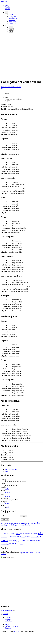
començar (29, 533)
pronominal (10, 525)
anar (18, 533)
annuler (7, 492)
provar (3, 537)
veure (13, 537)
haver (4, 540)
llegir (7, 544)
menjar (3, 544)
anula (8, 507)
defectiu (27, 525)
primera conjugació (11, 469)
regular (7, 471)
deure (23, 537)
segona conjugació (20, 523)
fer (40, 536)
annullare (8, 496)
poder (40, 533)
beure (14, 540)
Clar (11, 27)
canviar (36, 537)
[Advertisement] (22, 56)
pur (39, 523)
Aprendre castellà (6, 610)
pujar (18, 540)
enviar (10, 540)
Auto (11, 31)
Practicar (8, 7)
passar (33, 540)
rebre (2, 533)
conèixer (23, 533)
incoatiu (3, 525)
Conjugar (23, 516)
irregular (21, 525)
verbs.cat (4, 2)
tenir (18, 536)
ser (9, 536)
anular (7, 489)
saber (27, 536)
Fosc (11, 29)
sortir (21, 544)
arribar (23, 540)
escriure (38, 540)
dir (6, 537)
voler (11, 544)
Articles (7, 9)
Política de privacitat (11, 626)
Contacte (8, 628)
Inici (6, 5)
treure (32, 537)
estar (16, 543)
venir (6, 533)
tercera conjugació (32, 523)
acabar (13, 533)
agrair (35, 533)
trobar (29, 540)
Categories (5, 519)
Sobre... (7, 624)
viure (9, 533)
